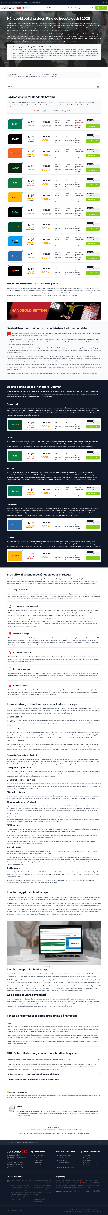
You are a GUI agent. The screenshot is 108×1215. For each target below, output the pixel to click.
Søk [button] (106, 2)
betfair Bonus (30, 200)
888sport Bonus (31, 156)
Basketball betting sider (68, 1133)
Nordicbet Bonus (39, 1165)
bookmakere (16, 51)
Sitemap (72, 1209)
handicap (64, 615)
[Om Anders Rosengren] (9, 75)
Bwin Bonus (37, 1162)
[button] (26, 7)
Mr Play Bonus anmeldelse (66, 1167)
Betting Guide (89, 8)
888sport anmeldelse (65, 1155)
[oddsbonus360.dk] (11, 8)
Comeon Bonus (31, 171)
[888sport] (15, 153)
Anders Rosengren (17, 76)
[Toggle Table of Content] (97, 86)
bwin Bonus (31, 141)
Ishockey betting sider (53, 1133)
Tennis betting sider (39, 1133)
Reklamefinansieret (22, 2)
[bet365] (15, 124)
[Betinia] (15, 212)
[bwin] (15, 138)
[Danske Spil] (15, 226)
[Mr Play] (15, 241)
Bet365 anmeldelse (64, 1158)
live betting (54, 899)
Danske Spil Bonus (30, 229)
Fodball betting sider (82, 1133)
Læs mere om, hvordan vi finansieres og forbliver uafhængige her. (40, 1199)
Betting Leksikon (96, 1211)
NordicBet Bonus (30, 259)
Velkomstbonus (62, 8)
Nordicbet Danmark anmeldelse (64, 1164)
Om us (83, 1209)
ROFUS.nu (57, 111)
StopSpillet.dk (70, 111)
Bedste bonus (51, 8)
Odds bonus (42, 8)
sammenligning (17, 599)
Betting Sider (79, 8)
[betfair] (15, 197)
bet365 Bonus (30, 127)
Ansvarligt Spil (86, 1211)
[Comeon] (15, 168)
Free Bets (71, 8)
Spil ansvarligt (36, 2)
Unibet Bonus (30, 185)
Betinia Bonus (30, 215)
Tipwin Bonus (30, 273)
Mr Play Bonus (30, 244)
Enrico (71, 102)
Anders (66, 102)
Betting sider (87, 1158)
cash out (53, 911)
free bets (40, 1035)
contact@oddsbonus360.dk (38, 1097)
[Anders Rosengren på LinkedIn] (23, 76)
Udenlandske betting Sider (91, 1165)
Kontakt (78, 1209)
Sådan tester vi (96, 1209)
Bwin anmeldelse (64, 1160)
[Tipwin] (15, 270)
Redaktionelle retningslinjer (72, 1211)
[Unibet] (15, 182)
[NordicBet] (15, 256)
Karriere (88, 1209)
